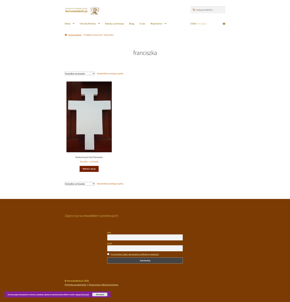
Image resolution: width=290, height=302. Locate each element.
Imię (109, 232)
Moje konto (156, 23)
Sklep (67, 23)
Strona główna (74, 35)
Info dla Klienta (88, 23)
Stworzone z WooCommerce (103, 284)
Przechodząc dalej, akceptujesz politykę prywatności (135, 254)
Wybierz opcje (89, 168)
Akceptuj (100, 294)
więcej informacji (82, 294)
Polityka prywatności (76, 284)
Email (109, 243)
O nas (142, 23)
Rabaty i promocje (114, 23)
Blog (131, 23)
